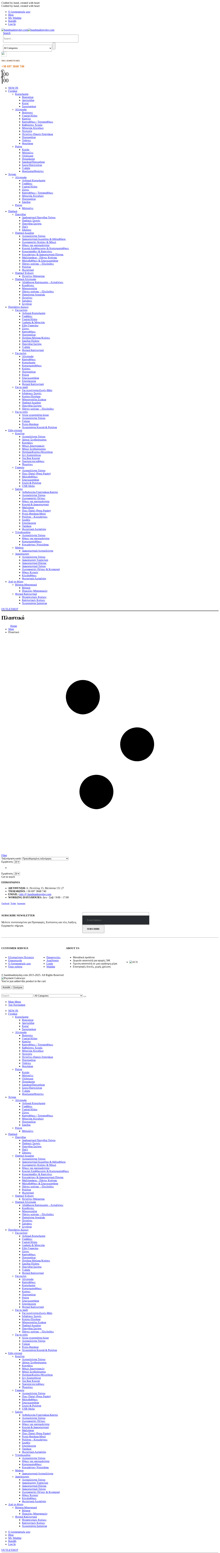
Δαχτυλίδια (28, 100)
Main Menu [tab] (14, 1001)
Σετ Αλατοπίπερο (31, 455)
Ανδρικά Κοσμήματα (33, 180)
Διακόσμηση (22, 553)
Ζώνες (25, 189)
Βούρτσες (27, 112)
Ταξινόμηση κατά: (11, 858)
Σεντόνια (27, 303)
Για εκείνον (21, 310)
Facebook (5, 903)
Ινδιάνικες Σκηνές (31, 393)
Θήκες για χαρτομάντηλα (35, 245)
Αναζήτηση (52, 960)
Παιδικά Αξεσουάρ (25, 279)
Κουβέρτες (28, 285)
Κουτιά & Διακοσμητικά (35, 504)
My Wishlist (14, 17)
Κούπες (26, 368)
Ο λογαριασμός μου (19, 11)
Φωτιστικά (28, 269)
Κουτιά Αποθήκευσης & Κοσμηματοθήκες (45, 248)
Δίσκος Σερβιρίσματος (34, 439)
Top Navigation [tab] (16, 1004)
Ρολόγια (26, 266)
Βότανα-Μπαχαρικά (26, 584)
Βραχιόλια (27, 97)
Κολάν (25, 149)
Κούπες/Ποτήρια (31, 396)
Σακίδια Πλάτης (30, 340)
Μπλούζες (27, 152)
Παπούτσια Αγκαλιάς (33, 294)
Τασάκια (26, 526)
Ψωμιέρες (27, 464)
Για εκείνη (20, 353)
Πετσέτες (27, 297)
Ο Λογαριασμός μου (19, 963)
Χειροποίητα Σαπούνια (34, 603)
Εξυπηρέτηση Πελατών (21, 957)
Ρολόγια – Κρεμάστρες (34, 516)
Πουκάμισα (28, 158)
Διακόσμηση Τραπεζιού (35, 560)
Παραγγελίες (53, 957)
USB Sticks (28, 485)
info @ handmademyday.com (35, 894)
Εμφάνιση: (7, 861)
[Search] (54, 46)
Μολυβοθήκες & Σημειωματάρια (40, 260)
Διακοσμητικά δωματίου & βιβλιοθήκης (44, 239)
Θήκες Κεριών (30, 572)
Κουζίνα (19, 433)
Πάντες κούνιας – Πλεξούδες (38, 263)
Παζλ (25, 226)
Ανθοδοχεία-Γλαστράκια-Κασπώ (40, 492)
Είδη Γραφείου (30, 325)
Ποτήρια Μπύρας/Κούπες (36, 337)
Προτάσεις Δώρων (18, 306)
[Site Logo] (27, 29)
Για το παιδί (21, 387)
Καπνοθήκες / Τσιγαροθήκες (37, 121)
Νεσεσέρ (27, 131)
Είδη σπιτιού (15, 430)
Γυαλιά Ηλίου (29, 115)
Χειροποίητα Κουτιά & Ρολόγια (39, 427)
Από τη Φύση (15, 581)
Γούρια (26, 421)
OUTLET (9, 609)
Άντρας (12, 174)
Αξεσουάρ (21, 109)
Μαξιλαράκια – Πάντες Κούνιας (39, 257)
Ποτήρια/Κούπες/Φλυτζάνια (37, 452)
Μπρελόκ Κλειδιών (33, 195)
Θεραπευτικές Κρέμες (34, 597)
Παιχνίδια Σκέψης (32, 223)
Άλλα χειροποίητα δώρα (35, 414)
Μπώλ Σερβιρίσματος (34, 448)
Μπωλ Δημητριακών (33, 445)
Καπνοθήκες (29, 331)
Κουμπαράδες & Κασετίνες (37, 251)
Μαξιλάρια (28, 507)
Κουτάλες (27, 442)
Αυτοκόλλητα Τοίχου (33, 236)
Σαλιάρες (27, 300)
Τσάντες (26, 140)
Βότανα (26, 587)
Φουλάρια (27, 143)
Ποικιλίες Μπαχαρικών (34, 590)
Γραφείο (19, 467)
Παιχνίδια (20, 214)
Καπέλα (26, 118)
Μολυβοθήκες (30, 476)
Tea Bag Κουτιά (31, 458)
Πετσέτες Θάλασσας (33, 276)
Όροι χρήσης (15, 966)
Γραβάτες (27, 183)
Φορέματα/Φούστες (33, 171)
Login (49, 963)
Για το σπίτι (21, 411)
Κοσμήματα (21, 94)
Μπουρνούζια (29, 288)
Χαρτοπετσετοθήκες (33, 461)
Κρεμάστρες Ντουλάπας (35, 544)
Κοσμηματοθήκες (32, 365)
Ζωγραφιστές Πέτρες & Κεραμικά (41, 569)
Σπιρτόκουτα (29, 381)
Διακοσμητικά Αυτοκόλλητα (37, 550)
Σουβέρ (26, 519)
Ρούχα (18, 146)
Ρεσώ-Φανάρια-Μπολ (34, 513)
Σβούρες (26, 229)
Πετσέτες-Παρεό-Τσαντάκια (37, 134)
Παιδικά (12, 211)
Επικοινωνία (15, 960)
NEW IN (13, 87)
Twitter (13, 903)
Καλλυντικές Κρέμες (33, 600)
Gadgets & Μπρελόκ (33, 322)
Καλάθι (12, 21)
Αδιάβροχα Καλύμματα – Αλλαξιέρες (42, 282)
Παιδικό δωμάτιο (24, 232)
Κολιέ (25, 103)
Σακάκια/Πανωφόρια (33, 161)
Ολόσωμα (27, 155)
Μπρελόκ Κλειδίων (33, 128)
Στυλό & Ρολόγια (31, 482)
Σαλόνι (19, 489)
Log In (12, 24)
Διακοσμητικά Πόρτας (34, 563)
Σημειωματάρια (30, 377)
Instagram (21, 903)
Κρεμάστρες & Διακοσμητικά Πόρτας (42, 254)
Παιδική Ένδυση (24, 273)
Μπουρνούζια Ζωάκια (34, 399)
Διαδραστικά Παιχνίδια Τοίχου (39, 217)
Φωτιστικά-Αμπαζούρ (34, 529)
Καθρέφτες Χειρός (32, 124)
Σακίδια (26, 202)
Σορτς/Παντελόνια (32, 165)
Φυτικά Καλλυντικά (33, 350)
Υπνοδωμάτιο (22, 532)
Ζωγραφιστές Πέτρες (33, 498)
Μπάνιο (19, 547)
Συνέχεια (17, 987)
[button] (6, 33)
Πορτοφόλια (29, 137)
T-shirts (26, 168)
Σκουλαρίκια (29, 106)
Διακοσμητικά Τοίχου (34, 566)
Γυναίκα (12, 90)
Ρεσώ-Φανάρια (30, 424)
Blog (11, 14)
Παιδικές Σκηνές (31, 220)
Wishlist (50, 966)
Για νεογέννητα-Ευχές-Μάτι (37, 390)
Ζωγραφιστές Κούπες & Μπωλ (39, 242)
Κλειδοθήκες (29, 575)
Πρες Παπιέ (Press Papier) (36, 473)
